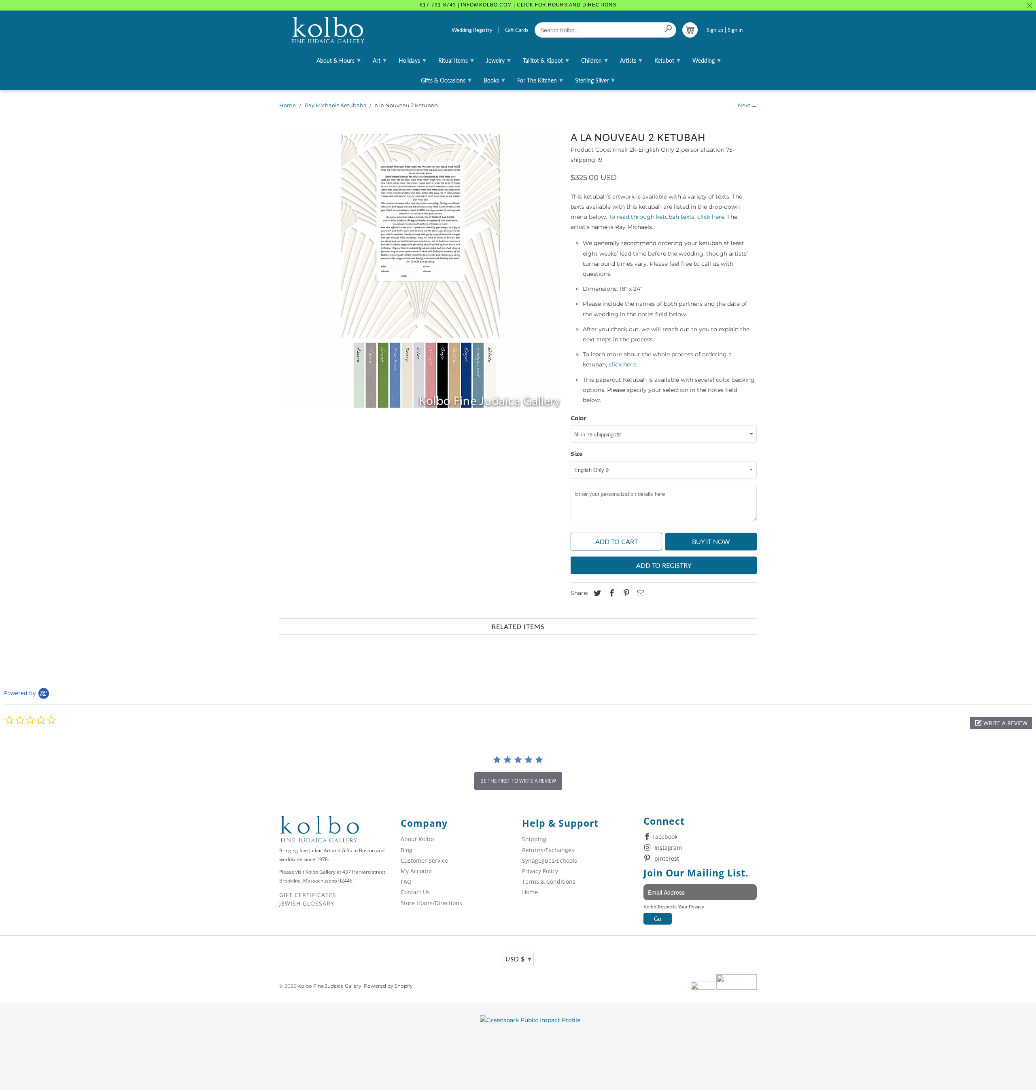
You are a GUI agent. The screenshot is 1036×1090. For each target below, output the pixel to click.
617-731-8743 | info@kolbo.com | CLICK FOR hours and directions (518, 5)
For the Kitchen (540, 79)
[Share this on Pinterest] (625, 593)
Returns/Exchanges (548, 850)
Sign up (715, 30)
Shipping (534, 839)
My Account (416, 871)
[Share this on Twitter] (596, 593)
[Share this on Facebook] (610, 593)
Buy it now (711, 541)
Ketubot (667, 59)
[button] (1001, 723)
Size (577, 453)
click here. (623, 364)
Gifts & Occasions (446, 79)
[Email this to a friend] (639, 593)
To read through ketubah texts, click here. (668, 216)
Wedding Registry (472, 30)
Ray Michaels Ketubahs (335, 105)
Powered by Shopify (388, 986)
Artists (631, 59)
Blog (406, 850)
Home (287, 105)
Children (594, 59)
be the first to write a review (518, 780)
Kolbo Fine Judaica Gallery (329, 986)
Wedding (706, 59)
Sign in (735, 30)
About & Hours (338, 59)
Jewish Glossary (306, 903)
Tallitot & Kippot (546, 59)
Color (578, 418)
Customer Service (424, 860)
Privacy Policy (540, 871)
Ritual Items (456, 59)
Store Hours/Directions (431, 903)
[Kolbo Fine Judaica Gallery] (327, 30)
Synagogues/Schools (549, 860)
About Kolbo (417, 839)
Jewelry (498, 59)
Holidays (412, 59)
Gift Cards (517, 30)
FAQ (406, 881)
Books (494, 79)
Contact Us (415, 892)
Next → (747, 105)
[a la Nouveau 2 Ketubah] (420, 268)
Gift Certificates (307, 895)
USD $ (518, 958)
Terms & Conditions (548, 881)
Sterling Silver (595, 79)
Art (379, 59)
